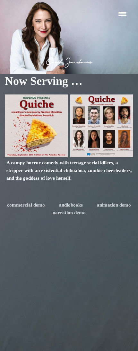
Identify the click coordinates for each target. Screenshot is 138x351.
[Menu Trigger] (122, 13)
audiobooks (71, 205)
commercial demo (26, 205)
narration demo (69, 212)
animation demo (114, 205)
